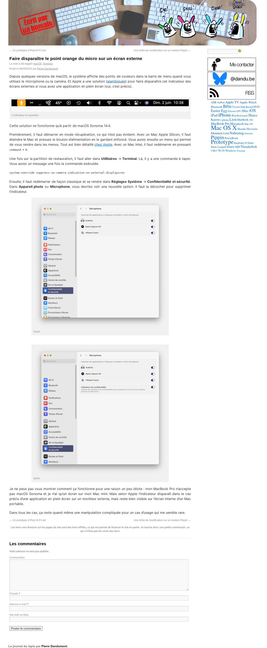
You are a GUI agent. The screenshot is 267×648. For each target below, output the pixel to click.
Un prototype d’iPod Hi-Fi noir (27, 50)
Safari (250, 142)
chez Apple (103, 144)
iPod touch (242, 115)
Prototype (222, 141)
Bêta (227, 106)
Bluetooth (216, 107)
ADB (214, 102)
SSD (237, 147)
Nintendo (248, 133)
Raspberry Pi (240, 142)
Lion (233, 119)
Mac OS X (224, 127)
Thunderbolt (249, 146)
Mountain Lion (220, 133)
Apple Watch (248, 102)
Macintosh (237, 123)
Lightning (224, 119)
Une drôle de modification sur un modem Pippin (162, 50)
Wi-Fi (221, 150)
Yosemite (241, 150)
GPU (239, 111)
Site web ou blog (18, 614)
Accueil (237, 4)
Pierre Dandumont (47, 68)
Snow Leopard (218, 147)
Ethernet (232, 111)
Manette (241, 129)
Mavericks (252, 129)
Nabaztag (237, 132)
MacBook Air (245, 120)
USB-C (214, 150)
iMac (245, 111)
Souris (230, 147)
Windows (230, 150)
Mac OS (248, 123)
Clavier (236, 107)
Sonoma (48, 63)
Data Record (247, 106)
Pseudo (13, 593)
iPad (214, 115)
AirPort (221, 102)
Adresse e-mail (17, 604)
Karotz (215, 119)
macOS (37, 63)
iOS (252, 110)
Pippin (217, 137)
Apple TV (232, 102)
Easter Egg (219, 110)
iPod (234, 115)
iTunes (252, 115)
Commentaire (17, 557)
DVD (256, 107)
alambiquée (116, 81)
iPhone (224, 115)
